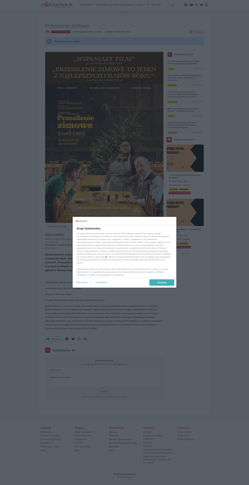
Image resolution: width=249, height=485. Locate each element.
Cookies (92, 275)
